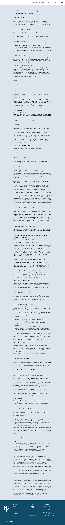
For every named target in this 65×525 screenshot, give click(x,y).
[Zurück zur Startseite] (10, 2)
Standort (48, 2)
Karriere (41, 2)
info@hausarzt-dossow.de (21, 157)
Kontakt (56, 2)
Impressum (6, 521)
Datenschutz (12, 521)
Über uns (34, 2)
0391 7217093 (15, 516)
